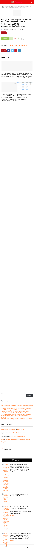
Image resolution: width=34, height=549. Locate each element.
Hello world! (20, 429)
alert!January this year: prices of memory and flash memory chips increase (9, 74)
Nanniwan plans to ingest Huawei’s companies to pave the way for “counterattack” (24, 97)
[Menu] (2, 2)
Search (3, 393)
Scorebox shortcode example (18, 433)
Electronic (21, 29)
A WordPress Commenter (8, 429)
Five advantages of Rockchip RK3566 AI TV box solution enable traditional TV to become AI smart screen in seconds (9, 98)
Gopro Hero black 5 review (17, 436)
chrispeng (5, 29)
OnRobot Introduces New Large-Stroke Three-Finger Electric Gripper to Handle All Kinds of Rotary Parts (24, 75)
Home (2, 6)
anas (2, 439)
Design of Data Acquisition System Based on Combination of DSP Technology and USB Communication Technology (16, 409)
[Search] (31, 2)
